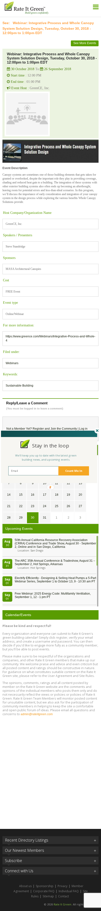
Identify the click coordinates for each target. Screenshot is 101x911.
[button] (50, 445)
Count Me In (73, 471)
